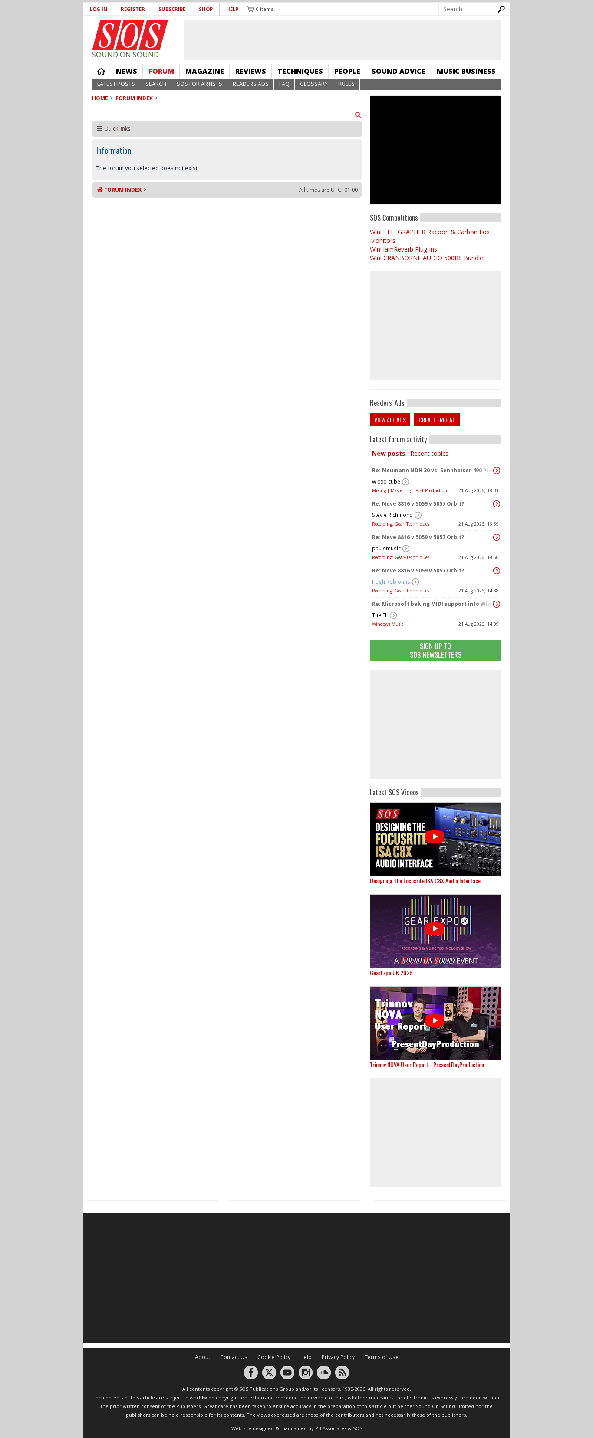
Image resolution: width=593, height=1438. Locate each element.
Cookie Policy (273, 1357)
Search (155, 84)
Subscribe (171, 9)
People (347, 71)
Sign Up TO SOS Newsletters (435, 650)
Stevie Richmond (392, 515)
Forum (161, 71)
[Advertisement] (435, 724)
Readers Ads (251, 84)
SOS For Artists (199, 84)
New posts (388, 453)
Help (232, 9)
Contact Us (233, 1357)
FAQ (284, 84)
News (126, 71)
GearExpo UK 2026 (391, 972)
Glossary (314, 84)
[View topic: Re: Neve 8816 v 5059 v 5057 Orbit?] (497, 504)
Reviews (250, 71)
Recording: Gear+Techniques (400, 524)
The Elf (380, 615)
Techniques (300, 71)
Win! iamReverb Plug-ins (403, 249)
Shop (206, 9)
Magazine (204, 71)
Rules (346, 84)
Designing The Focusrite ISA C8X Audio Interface (425, 880)
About (202, 1357)
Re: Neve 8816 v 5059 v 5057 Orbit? (418, 503)
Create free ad (437, 419)
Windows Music (387, 624)
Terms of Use (382, 1357)
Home (101, 71)
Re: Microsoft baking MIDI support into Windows (433, 604)
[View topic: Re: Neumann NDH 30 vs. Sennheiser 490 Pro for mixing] (497, 470)
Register (133, 9)
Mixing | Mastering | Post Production (409, 490)
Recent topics (429, 453)
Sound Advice (398, 71)
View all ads (390, 419)
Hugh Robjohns (391, 581)
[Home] (130, 35)
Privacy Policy (338, 1357)
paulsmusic (386, 548)
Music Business (466, 71)
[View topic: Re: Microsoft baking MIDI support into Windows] (497, 604)
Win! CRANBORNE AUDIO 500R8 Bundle (426, 258)
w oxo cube (386, 481)
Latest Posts (116, 84)
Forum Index (134, 98)
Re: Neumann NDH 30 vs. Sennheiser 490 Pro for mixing (433, 470)
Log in (98, 9)
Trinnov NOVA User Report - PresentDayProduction (427, 1064)
